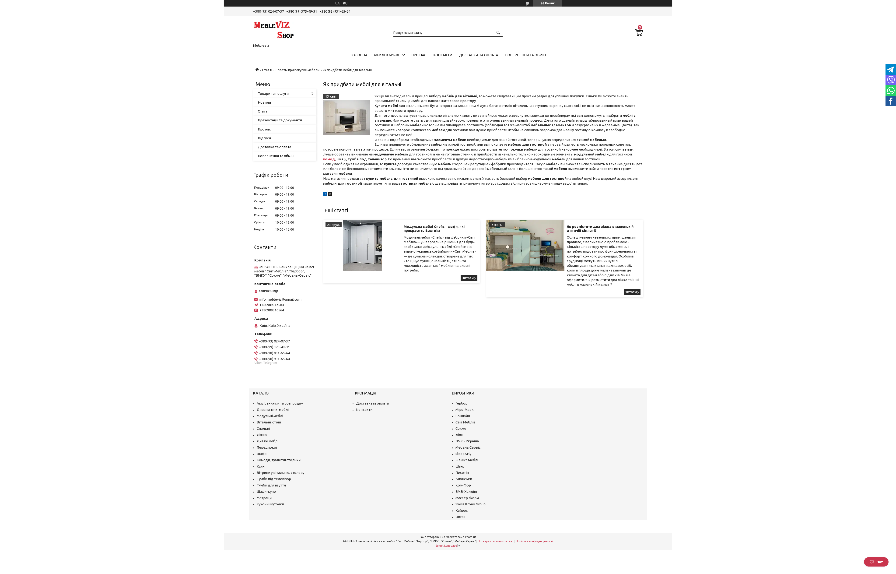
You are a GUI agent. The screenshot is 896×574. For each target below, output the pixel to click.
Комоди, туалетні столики (279, 460)
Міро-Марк (464, 410)
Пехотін (462, 473)
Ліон (459, 435)
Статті (267, 70)
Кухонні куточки (270, 504)
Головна (358, 55)
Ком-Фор (463, 485)
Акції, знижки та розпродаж (280, 403)
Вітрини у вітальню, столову (280, 473)
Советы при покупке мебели (297, 70)
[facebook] (325, 195)
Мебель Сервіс (467, 447)
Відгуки (264, 138)
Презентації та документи (280, 120)
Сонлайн (462, 416)
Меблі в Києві (386, 55)
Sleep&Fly (463, 454)
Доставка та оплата (478, 55)
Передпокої (267, 447)
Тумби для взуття (271, 485)
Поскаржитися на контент (496, 541)
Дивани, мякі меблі (273, 410)
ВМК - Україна (467, 441)
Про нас (418, 55)
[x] (330, 195)
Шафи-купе (266, 491)
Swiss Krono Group (470, 504)
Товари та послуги (273, 93)
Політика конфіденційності (534, 541)
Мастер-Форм (467, 498)
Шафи (261, 454)
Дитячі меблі (267, 441)
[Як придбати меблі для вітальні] (346, 117)
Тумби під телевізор (274, 479)
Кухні (261, 466)
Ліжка (262, 435)
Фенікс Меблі (466, 460)
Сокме (460, 428)
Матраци (264, 498)
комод (329, 159)
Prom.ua (470, 537)
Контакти (442, 55)
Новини (264, 102)
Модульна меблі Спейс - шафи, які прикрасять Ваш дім (434, 228)
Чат (880, 562)
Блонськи (463, 479)
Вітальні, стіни (269, 422)
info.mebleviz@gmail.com (280, 299)
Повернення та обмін (525, 55)
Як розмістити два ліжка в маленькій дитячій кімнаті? (600, 228)
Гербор (461, 403)
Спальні (263, 428)
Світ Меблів (465, 422)
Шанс (459, 466)
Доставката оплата (372, 403)
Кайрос (461, 510)
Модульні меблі (270, 416)
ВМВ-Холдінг (466, 491)
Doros (460, 517)
